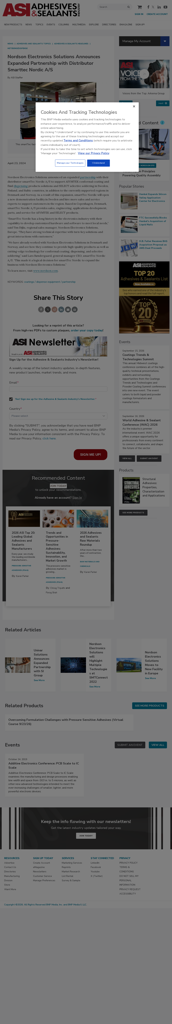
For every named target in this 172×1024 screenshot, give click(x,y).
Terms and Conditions (78, 140)
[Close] (134, 106)
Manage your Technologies (70, 163)
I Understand (98, 163)
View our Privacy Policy (93, 153)
